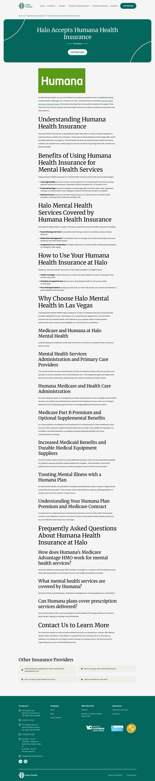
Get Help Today (77, 52)
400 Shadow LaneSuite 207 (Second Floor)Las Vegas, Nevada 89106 (31, 713)
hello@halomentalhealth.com (32, 756)
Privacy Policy (131, 775)
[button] (52, 6)
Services (84, 710)
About (42, 6)
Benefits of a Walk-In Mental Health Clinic (91, 715)
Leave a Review (55, 718)
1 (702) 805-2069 (28, 734)
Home (21, 16)
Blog (52, 714)
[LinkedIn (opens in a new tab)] (20, 761)
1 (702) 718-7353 (28, 720)
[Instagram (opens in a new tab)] (25, 761)
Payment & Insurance (100, 6)
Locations (116, 714)
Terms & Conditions (115, 775)
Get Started (128, 6)
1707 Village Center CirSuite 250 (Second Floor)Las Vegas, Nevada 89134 (31, 727)
